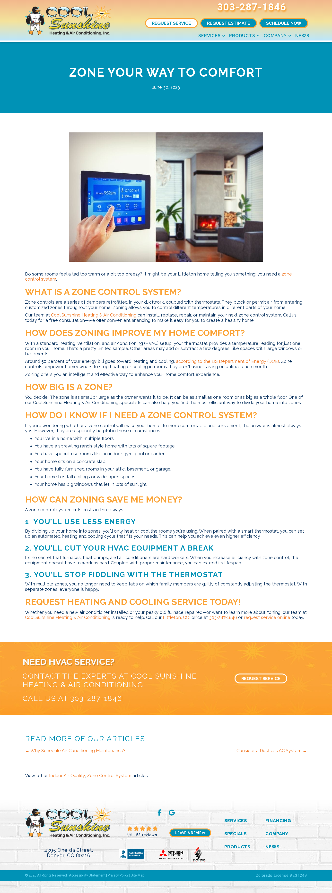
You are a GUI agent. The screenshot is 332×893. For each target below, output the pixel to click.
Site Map (137, 875)
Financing (278, 820)
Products (242, 35)
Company (275, 35)
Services (209, 35)
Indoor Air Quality (67, 775)
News (302, 35)
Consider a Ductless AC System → (271, 750)
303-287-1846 (251, 7)
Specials (235, 833)
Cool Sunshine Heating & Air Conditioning (93, 314)
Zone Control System (109, 775)
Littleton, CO (176, 617)
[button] (224, 36)
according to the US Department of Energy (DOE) (227, 361)
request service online (267, 617)
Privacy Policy (118, 875)
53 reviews (146, 835)
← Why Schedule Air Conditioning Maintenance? (75, 750)
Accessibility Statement (87, 875)
